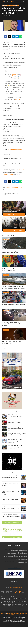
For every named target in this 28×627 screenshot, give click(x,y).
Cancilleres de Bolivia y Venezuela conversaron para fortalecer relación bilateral (14, 269)
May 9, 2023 (18, 99)
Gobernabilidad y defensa (14, 5)
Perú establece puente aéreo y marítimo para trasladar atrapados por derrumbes (12, 251)
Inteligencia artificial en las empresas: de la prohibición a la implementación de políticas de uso (17, 447)
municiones (9, 193)
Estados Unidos (15, 189)
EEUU (10, 189)
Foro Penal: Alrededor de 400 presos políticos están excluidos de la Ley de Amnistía (10, 508)
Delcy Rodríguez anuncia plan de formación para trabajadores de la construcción (15, 441)
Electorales (22, 616)
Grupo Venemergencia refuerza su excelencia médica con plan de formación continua (15, 422)
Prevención (12, 616)
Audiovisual (3, 613)
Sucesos (17, 616)
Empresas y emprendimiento (13, 613)
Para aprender (6, 616)
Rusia (17, 193)
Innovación (8, 614)
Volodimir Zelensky (7, 194)
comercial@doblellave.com (16, 587)
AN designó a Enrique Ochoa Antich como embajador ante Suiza (11, 342)
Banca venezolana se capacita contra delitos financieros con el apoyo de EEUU (16, 428)
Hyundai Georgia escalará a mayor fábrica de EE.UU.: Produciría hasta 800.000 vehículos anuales (14, 287)
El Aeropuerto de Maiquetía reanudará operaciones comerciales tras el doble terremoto (14, 305)
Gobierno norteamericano (8, 191)
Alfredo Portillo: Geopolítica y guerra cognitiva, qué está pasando (10, 500)
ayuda (7, 189)
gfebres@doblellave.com (16, 585)
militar (5, 193)
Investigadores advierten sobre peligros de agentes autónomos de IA (17, 434)
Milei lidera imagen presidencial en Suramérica (10, 484)
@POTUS (15, 75)
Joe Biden (20, 191)
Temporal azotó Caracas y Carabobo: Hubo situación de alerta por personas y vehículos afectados (12, 324)
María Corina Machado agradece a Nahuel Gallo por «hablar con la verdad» (11, 515)
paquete (13, 193)
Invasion (15, 191)
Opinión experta (22, 614)
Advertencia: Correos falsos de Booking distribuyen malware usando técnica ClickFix (11, 493)
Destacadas (4, 5)
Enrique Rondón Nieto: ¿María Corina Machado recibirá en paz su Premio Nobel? (10, 477)
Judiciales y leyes (14, 614)
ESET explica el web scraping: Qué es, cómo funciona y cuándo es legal (16, 415)
